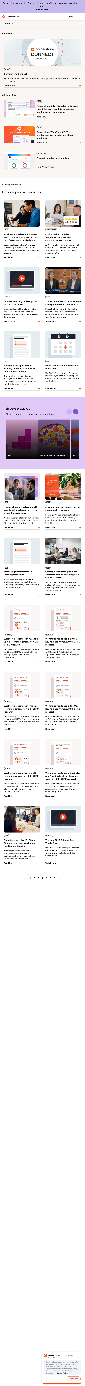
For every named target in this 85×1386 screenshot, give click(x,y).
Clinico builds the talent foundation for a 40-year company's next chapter (62, 201)
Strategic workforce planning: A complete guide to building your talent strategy (63, 538)
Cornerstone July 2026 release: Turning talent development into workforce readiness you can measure (41, 101)
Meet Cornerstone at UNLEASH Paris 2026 (63, 331)
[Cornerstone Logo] (10, 16)
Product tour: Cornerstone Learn (17, 151)
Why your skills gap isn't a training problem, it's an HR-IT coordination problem (18, 334)
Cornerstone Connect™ (13, 38)
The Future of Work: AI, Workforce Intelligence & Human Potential (59, 268)
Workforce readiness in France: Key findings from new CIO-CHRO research (19, 672)
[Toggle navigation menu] (79, 17)
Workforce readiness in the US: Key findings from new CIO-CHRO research (61, 672)
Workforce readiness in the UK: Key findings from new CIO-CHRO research (19, 739)
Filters (7, 23)
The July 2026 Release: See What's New (61, 805)
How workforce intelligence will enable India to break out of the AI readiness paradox (19, 475)
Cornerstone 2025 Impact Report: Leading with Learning (63, 474)
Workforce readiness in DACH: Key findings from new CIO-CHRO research (63, 605)
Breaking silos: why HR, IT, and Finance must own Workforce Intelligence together (21, 806)
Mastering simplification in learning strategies (18, 538)
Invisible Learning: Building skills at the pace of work (19, 268)
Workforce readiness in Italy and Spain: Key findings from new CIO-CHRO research (21, 605)
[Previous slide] (69, 411)
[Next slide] (75, 411)
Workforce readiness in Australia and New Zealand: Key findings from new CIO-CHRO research (63, 741)
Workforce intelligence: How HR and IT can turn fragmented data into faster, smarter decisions (21, 202)
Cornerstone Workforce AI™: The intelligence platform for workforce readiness (38, 126)
